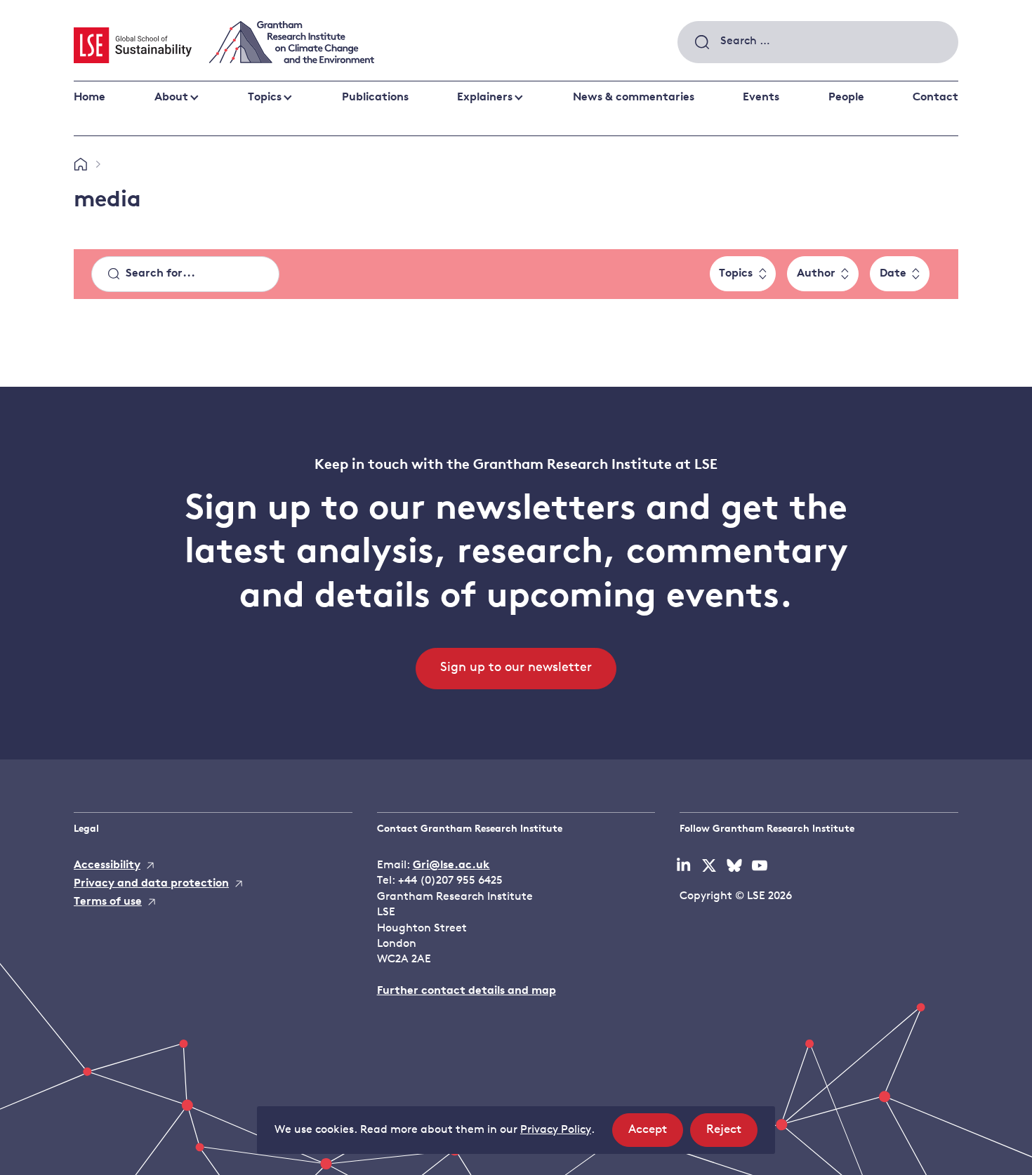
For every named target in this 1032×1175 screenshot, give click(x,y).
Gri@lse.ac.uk (451, 865)
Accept (655, 1135)
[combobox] (817, 42)
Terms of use (108, 902)
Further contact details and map (466, 991)
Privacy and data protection (151, 883)
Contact (935, 97)
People (846, 97)
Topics (265, 97)
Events (761, 97)
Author (816, 273)
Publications (375, 97)
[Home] (80, 165)
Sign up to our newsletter (516, 668)
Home (89, 97)
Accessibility (107, 865)
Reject (732, 1135)
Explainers (484, 97)
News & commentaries (633, 97)
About (171, 97)
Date (893, 273)
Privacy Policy (555, 1130)
